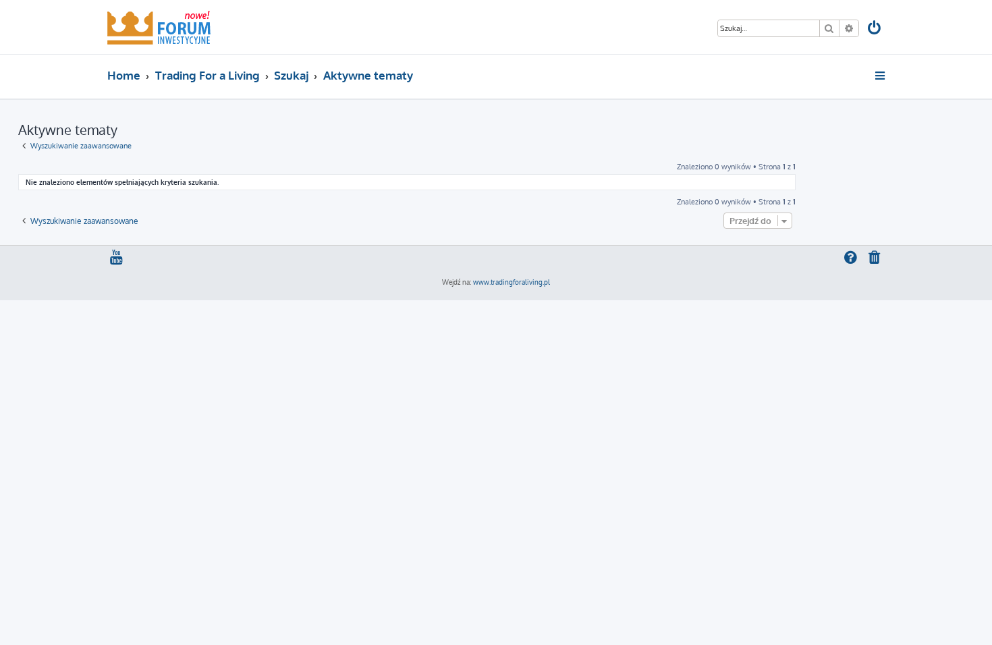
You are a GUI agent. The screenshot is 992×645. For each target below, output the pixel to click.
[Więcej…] (881, 75)
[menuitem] (875, 29)
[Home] (159, 27)
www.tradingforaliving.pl (511, 282)
